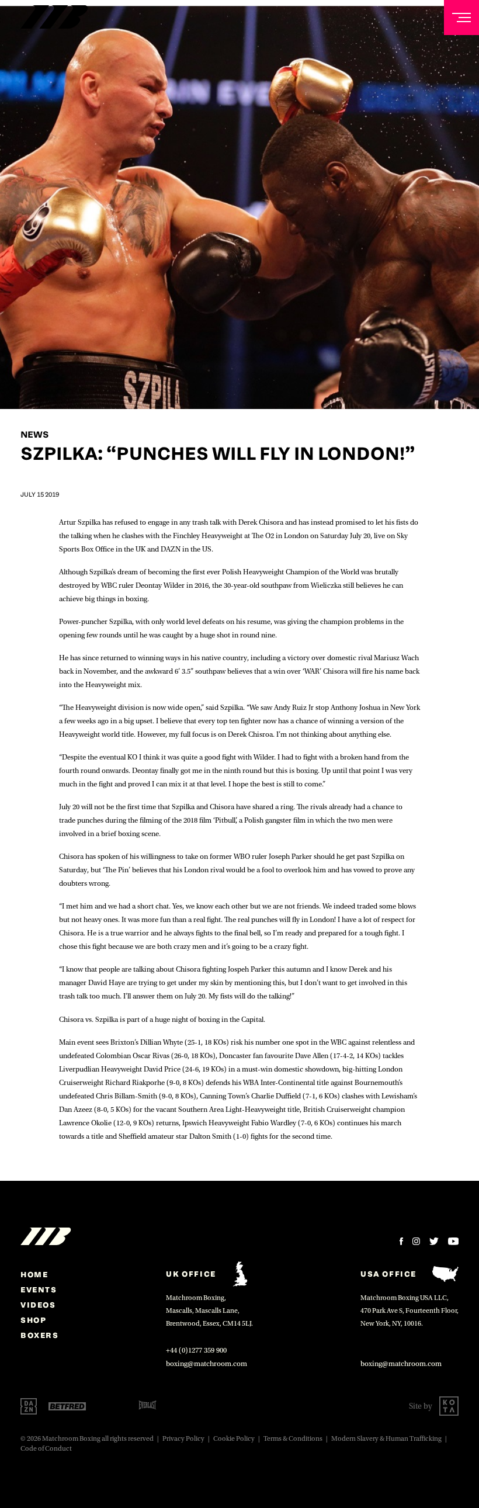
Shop (33, 1320)
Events (38, 1289)
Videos (38, 1304)
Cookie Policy (234, 1439)
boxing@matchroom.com (206, 1364)
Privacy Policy (183, 1439)
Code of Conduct (46, 1448)
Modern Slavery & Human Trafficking (386, 1439)
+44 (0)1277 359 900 (196, 1350)
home (34, 1274)
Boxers (39, 1335)
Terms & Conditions (292, 1439)
